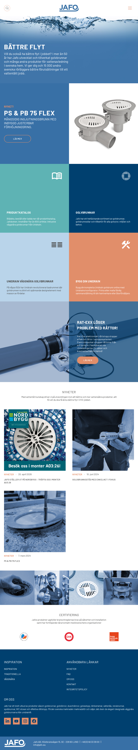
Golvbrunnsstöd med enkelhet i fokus (94, 479)
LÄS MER (87, 360)
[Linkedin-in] (7, 721)
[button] (130, 8)
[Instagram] (25, 721)
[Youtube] (16, 721)
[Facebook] (34, 721)
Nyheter (9, 474)
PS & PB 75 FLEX (12, 561)
